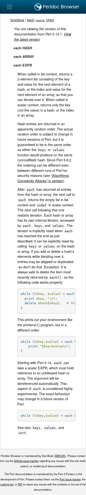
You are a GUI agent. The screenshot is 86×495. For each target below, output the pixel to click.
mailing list (6, 484)
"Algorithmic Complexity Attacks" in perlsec (43, 178)
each (30, 19)
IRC (20, 484)
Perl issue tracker (70, 479)
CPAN (49, 20)
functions (17, 19)
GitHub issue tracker (26, 461)
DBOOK (60, 456)
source (40, 20)
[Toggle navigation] (9, 7)
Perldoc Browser (60, 6)
